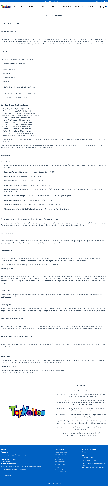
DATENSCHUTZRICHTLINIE (61, 457)
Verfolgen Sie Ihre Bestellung (73, 7)
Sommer (55, 7)
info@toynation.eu (101, 1)
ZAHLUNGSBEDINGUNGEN (60, 454)
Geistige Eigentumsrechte (60, 472)
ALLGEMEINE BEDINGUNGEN (61, 452)
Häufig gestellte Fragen (60, 467)
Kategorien (33, 7)
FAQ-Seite (78, 435)
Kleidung (45, 7)
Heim (15, 7)
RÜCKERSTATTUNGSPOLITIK (61, 462)
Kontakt (91, 7)
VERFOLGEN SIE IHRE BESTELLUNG (62, 469)
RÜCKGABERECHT (59, 459)
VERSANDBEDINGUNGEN (60, 464)
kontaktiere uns (92, 435)
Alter (23, 7)
